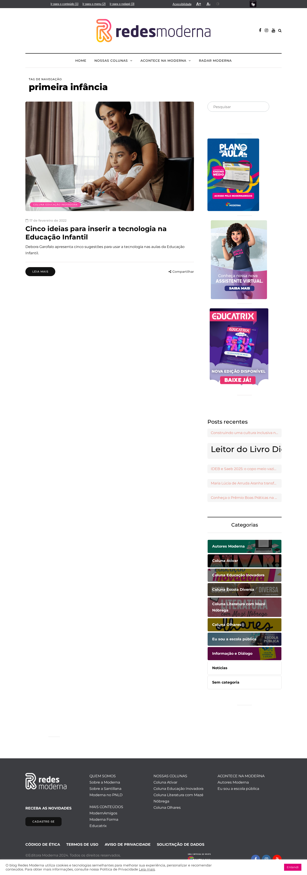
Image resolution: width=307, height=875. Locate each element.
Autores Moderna (233, 782)
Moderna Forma (103, 819)
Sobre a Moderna (104, 782)
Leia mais (40, 271)
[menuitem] (64, 4)
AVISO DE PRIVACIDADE (128, 844)
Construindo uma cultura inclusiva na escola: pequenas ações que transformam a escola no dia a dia (246, 433)
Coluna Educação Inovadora (55, 204)
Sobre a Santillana (105, 788)
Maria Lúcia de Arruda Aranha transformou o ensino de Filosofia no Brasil (246, 483)
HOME (80, 61)
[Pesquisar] (262, 106)
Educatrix (98, 826)
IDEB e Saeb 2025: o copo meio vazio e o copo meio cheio (246, 469)
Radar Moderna (215, 61)
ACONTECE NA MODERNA (163, 61)
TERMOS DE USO (82, 844)
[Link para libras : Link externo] (253, 4)
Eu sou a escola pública (238, 788)
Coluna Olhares (167, 807)
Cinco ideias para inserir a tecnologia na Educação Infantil (96, 233)
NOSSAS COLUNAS (111, 61)
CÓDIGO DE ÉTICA (42, 844)
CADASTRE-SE (43, 821)
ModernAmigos (103, 813)
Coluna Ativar (165, 782)
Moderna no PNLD (105, 795)
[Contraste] (218, 3)
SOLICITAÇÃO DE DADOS (180, 844)
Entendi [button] (293, 867)
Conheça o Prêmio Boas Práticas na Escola (246, 497)
